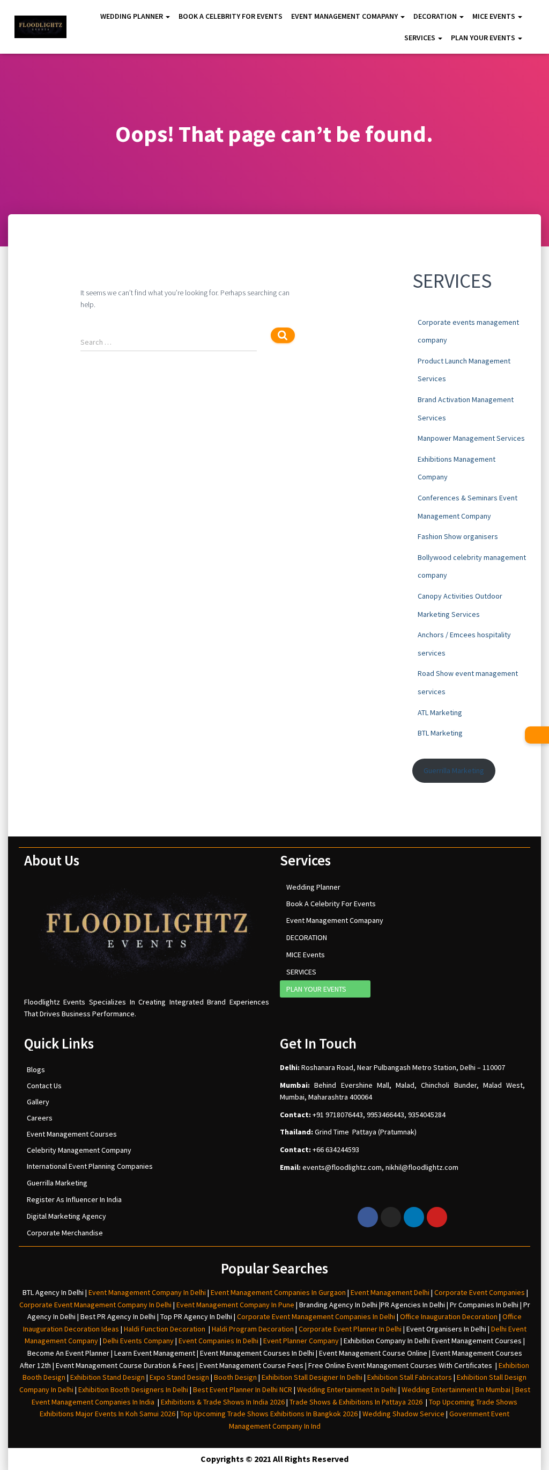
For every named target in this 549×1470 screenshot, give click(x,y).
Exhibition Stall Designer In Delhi (312, 1377)
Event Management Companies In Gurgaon (278, 1292)
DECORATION (435, 16)
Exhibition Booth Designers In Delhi (133, 1389)
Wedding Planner (132, 16)
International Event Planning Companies (90, 1166)
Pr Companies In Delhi (484, 1304)
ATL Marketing (440, 712)
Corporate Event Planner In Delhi (350, 1329)
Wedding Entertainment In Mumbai (457, 1389)
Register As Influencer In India (74, 1199)
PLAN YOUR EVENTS (484, 37)
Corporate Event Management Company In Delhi (95, 1304)
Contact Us (44, 1085)
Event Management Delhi (390, 1292)
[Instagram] (391, 1217)
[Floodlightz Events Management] (40, 27)
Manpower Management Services (471, 438)
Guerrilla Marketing (454, 770)
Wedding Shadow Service (403, 1413)
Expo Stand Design (179, 1377)
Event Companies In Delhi (218, 1340)
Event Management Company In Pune (235, 1304)
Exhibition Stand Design (107, 1377)
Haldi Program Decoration (253, 1329)
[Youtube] (437, 1217)
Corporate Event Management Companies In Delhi (316, 1316)
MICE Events (494, 16)
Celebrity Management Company (79, 1150)
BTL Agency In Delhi (53, 1292)
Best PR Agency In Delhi (117, 1316)
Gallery (38, 1102)
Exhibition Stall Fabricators (409, 1377)
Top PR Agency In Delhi (196, 1316)
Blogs (36, 1069)
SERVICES (420, 37)
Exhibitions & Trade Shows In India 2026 (223, 1402)
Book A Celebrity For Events (231, 16)
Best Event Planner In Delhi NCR (241, 1389)
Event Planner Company (301, 1340)
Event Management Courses (72, 1134)
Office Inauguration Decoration (449, 1316)
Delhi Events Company (138, 1340)
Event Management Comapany (345, 16)
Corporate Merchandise (65, 1233)
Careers (40, 1118)
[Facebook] (368, 1217)
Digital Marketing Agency (66, 1216)
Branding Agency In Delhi (338, 1304)
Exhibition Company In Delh (386, 1340)
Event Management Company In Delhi (147, 1292)
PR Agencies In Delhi (413, 1304)
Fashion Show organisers (458, 536)
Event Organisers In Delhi (446, 1329)
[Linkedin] (414, 1217)
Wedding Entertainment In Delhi (347, 1389)
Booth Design (235, 1377)
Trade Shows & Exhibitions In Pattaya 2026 (358, 1402)
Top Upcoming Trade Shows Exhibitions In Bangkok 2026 (268, 1413)
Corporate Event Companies (479, 1292)
